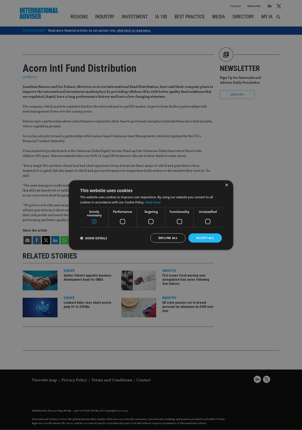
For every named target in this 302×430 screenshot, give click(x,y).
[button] (93, 238)
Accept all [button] (205, 238)
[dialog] (151, 215)
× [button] (226, 185)
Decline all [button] (168, 238)
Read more (153, 202)
